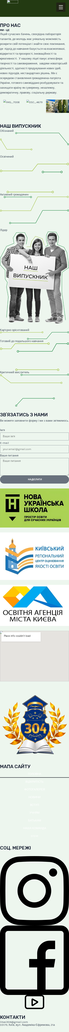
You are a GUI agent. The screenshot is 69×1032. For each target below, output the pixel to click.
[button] (4, 106)
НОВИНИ (34, 797)
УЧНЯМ (34, 812)
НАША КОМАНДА (34, 828)
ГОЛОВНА (34, 774)
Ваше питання (9, 455)
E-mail (4, 442)
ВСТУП (34, 805)
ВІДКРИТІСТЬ (34, 781)
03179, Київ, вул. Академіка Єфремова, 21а (27, 1024)
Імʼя (2, 430)
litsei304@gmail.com (14, 1022)
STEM (34, 836)
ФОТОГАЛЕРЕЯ (34, 789)
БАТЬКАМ (34, 820)
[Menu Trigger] (60, 7)
